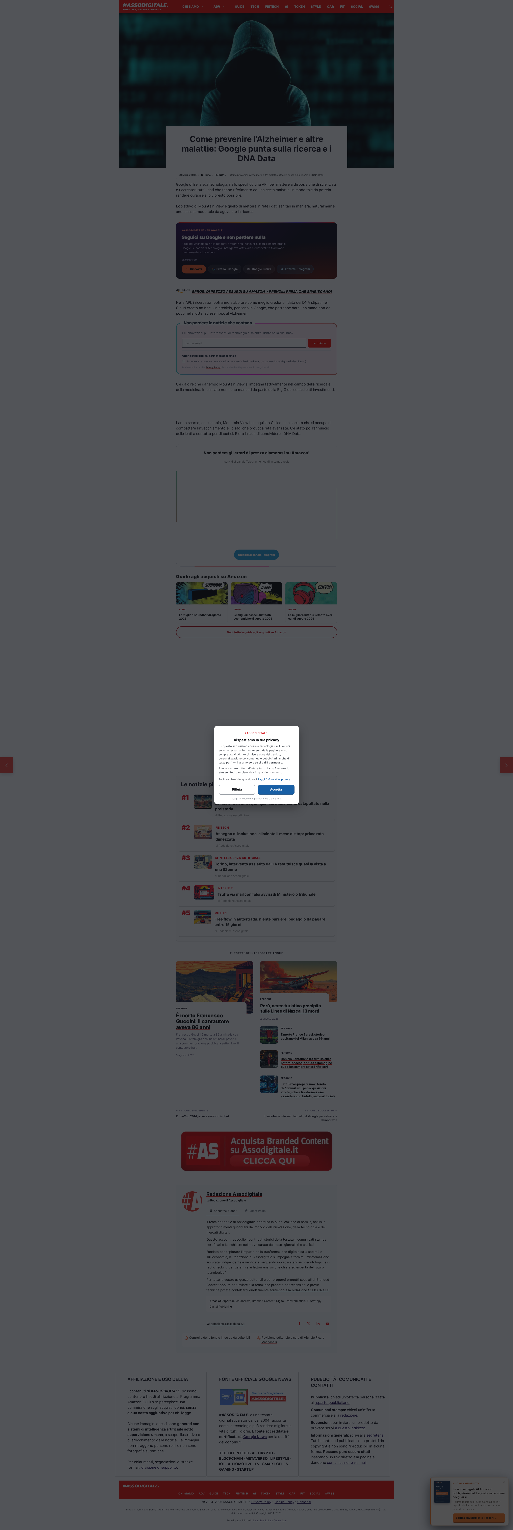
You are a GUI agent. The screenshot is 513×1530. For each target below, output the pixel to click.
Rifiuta (237, 789)
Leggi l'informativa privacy (274, 779)
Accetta (276, 789)
